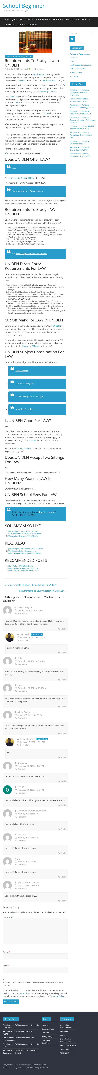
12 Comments (39, 69)
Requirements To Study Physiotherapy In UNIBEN (30, 584)
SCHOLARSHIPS (76, 72)
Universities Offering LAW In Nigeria (23, 536)
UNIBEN (22, 80)
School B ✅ (27, 69)
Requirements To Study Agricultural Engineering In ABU (81, 135)
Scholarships (42, 19)
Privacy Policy (72, 19)
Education (58, 19)
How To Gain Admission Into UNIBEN (23, 570)
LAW (18, 102)
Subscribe (24, 993)
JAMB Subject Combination (80, 65)
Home (7, 19)
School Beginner (24, 5)
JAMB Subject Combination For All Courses (25, 548)
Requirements (39, 74)
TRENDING (74, 76)
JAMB (14, 19)
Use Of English (22, 370)
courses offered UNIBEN (32, 191)
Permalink (22, 613)
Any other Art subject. (25, 409)
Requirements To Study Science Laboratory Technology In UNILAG (82, 120)
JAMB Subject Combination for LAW (31, 253)
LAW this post (49, 80)
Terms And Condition (27, 25)
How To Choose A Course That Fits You (24, 568)
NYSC (21, 19)
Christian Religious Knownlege (29, 396)
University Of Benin (47, 91)
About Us (86, 19)
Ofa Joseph (25, 634)
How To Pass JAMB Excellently (20, 566)
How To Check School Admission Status (24, 553)
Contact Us (9, 25)
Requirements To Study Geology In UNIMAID (42, 590)
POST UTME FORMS (78, 69)
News (29, 19)
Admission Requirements (14, 56)
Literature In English (25, 383)
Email (6, 965)
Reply (63, 629)
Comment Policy (48, 1029)
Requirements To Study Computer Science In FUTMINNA (79, 92)
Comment (8, 917)
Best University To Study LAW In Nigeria (24, 533)
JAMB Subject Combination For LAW (23, 531)
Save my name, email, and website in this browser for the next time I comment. (33, 984)
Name (6, 952)
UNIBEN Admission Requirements (22, 551)
